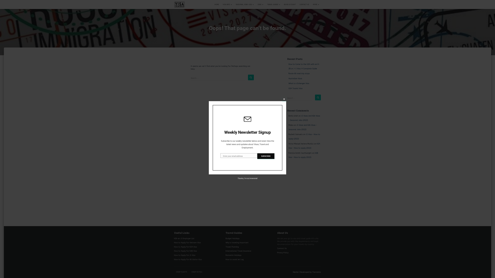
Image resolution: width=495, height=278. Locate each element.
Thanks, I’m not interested (247, 178)
